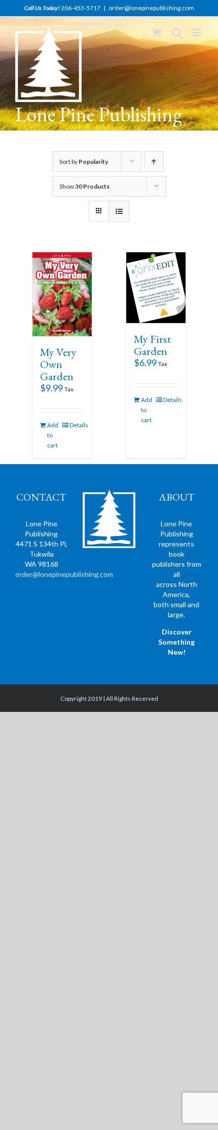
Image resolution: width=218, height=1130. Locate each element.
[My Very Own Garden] (62, 294)
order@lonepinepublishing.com (151, 8)
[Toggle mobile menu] (197, 32)
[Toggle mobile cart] (157, 32)
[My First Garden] (156, 287)
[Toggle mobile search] (177, 32)
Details (76, 425)
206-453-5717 (80, 8)
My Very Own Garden (58, 364)
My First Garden (152, 345)
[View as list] (119, 211)
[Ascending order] (154, 161)
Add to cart (52, 435)
